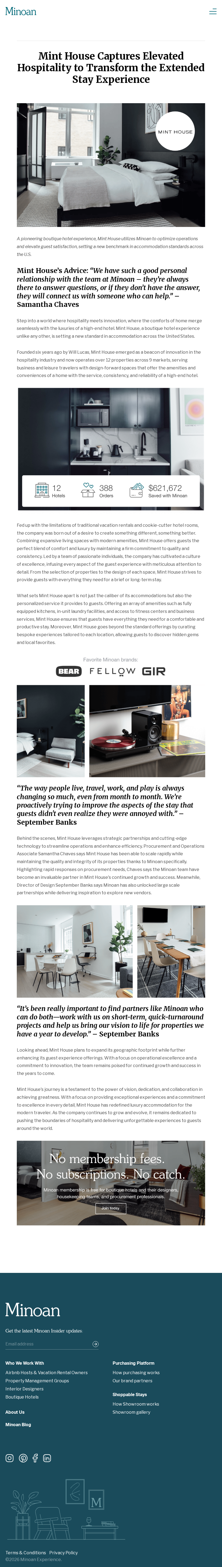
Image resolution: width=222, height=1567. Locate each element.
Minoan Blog (18, 1425)
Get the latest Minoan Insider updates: (44, 1331)
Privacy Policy (63, 1552)
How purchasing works (136, 1372)
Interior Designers (24, 1389)
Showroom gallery (131, 1412)
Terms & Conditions (25, 1552)
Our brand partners (132, 1380)
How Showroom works (136, 1404)
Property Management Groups (37, 1380)
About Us (15, 1413)
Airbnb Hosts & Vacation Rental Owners (46, 1372)
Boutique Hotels (22, 1397)
